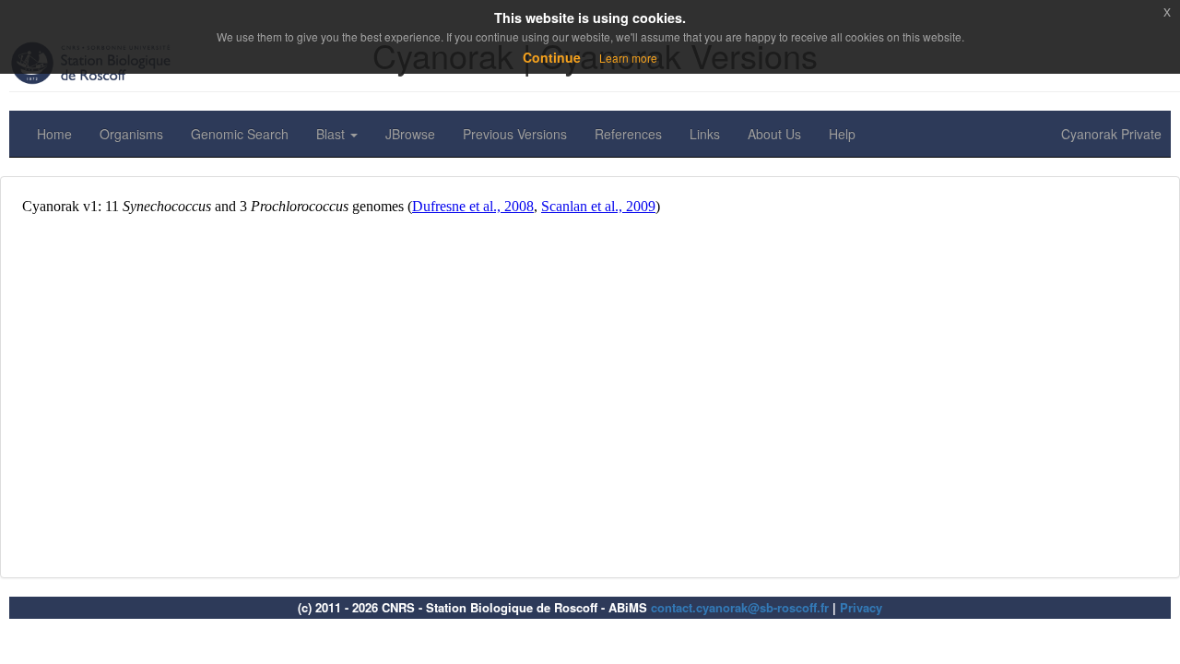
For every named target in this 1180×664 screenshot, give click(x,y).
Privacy (861, 607)
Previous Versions (515, 134)
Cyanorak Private (1111, 134)
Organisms (131, 134)
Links (705, 134)
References (628, 134)
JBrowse (410, 134)
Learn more (628, 57)
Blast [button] (332, 134)
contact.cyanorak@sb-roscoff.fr (740, 607)
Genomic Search (240, 134)
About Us (774, 134)
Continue (552, 57)
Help (842, 134)
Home (54, 134)
